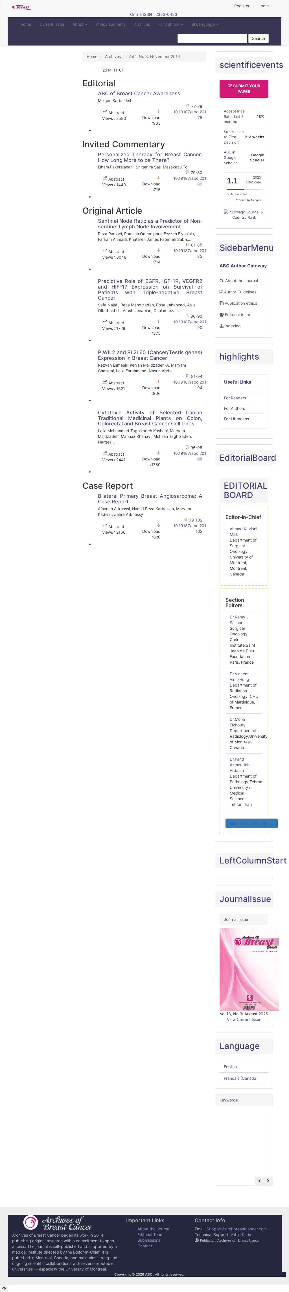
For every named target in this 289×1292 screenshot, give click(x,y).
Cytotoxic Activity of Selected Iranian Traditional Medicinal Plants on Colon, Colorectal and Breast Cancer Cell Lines (150, 418)
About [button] (79, 24)
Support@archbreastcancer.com (237, 1228)
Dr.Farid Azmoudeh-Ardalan (240, 765)
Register (241, 5)
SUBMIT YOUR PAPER (246, 88)
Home (25, 24)
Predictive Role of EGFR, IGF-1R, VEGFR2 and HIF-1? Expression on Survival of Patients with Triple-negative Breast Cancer (150, 289)
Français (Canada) (241, 1078)
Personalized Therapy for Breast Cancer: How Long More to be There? (150, 157)
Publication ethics (241, 303)
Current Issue (52, 24)
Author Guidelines (240, 291)
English (230, 1066)
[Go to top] (4, 1288)
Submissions (148, 1240)
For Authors (234, 408)
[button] (205, 24)
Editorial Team (150, 1234)
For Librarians (236, 418)
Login (264, 5)
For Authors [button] (169, 24)
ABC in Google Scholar (230, 157)
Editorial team (237, 314)
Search (258, 38)
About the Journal (241, 280)
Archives (142, 24)
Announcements (111, 24)
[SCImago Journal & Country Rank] (244, 214)
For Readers (235, 397)
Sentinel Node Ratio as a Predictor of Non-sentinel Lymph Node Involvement (150, 224)
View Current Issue (244, 1019)
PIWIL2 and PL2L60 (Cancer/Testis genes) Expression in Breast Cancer (150, 355)
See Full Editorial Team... (251, 823)
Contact (144, 1245)
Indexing (233, 325)
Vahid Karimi (242, 1234)
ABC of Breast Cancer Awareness (139, 93)
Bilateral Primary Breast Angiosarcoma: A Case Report (150, 499)
